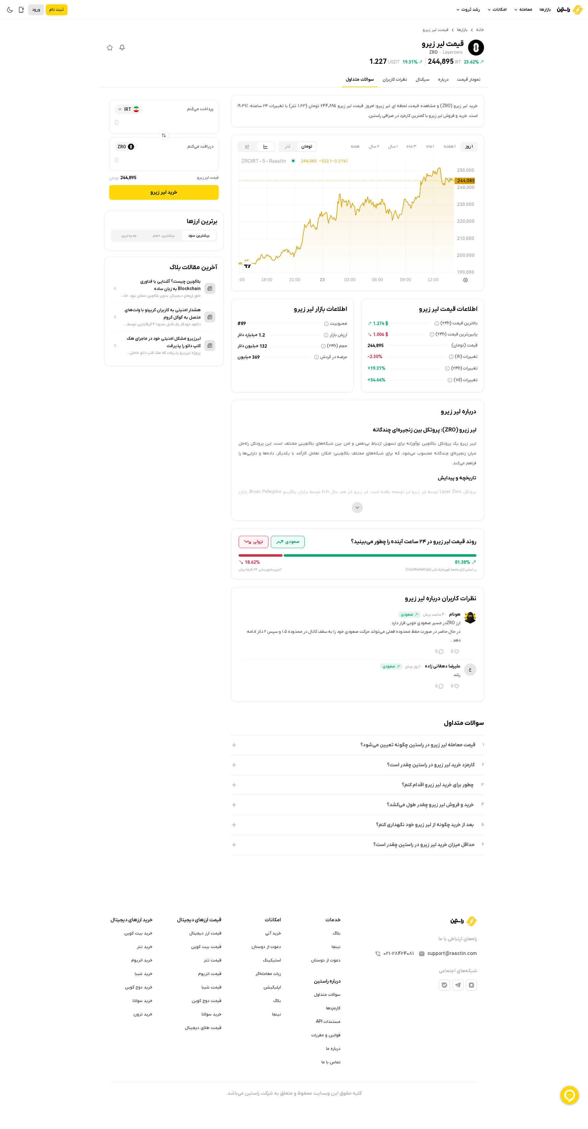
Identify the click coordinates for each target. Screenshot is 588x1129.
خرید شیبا (143, 974)
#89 (241, 323)
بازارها (545, 10)
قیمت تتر (212, 960)
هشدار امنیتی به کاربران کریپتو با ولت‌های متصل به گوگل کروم (163, 313)
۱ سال (393, 146)
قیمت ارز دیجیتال (205, 933)
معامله (525, 10)
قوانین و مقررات (325, 1035)
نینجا (336, 947)
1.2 (262, 335)
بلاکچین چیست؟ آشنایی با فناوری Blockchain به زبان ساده (170, 285)
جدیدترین (128, 235)
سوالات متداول (360, 80)
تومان (306, 146)
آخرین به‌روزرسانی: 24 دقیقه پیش (260, 570)
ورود (36, 10)
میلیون (244, 357)
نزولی (258, 542)
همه (355, 146)
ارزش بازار (338, 335)
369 (255, 357)
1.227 (378, 61)
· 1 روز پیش (413, 666)
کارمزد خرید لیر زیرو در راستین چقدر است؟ (431, 765)
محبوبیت (338, 324)
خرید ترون (142, 1014)
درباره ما (333, 1049)
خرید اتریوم (141, 960)
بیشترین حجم (164, 235)
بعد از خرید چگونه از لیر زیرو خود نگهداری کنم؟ (425, 825)
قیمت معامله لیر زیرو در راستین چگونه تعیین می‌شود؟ (417, 745)
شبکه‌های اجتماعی (458, 971)
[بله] (444, 985)
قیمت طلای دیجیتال (203, 1028)
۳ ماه (411, 146)
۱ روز (469, 146)
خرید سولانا (211, 1014)
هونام (454, 614)
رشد (456, 675)
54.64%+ (376, 379)
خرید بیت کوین (138, 933)
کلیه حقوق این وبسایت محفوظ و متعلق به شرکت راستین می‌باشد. (294, 1093)
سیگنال (422, 80)
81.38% (462, 562)
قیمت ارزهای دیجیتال (199, 920)
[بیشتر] (357, 507)
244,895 (441, 61)
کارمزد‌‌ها (333, 1008)
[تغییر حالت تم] (10, 10)
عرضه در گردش (333, 357)
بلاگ (336, 933)
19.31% (410, 62)
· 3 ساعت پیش (435, 614)
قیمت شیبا (211, 987)
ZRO (433, 53)
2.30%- (374, 356)
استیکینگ (272, 960)
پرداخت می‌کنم (200, 109)
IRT (458, 62)
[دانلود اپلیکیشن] (21, 10)
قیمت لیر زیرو (208, 177)
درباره (443, 80)
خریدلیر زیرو (163, 192)
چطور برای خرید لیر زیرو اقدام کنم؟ (438, 785)
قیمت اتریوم (209, 974)
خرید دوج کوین (138, 987)
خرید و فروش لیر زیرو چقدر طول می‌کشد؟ (430, 805)
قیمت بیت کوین (206, 947)
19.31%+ (376, 368)
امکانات (499, 10)
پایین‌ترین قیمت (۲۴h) (457, 334)
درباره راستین (327, 981)
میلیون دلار (247, 346)
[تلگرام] (457, 985)
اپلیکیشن (272, 987)
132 (263, 346)
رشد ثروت (470, 10)
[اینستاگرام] (471, 985)
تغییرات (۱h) (466, 357)
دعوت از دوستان (325, 960)
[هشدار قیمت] (122, 47)
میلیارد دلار (247, 335)
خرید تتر (144, 947)
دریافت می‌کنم (200, 146)
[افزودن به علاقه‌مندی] (109, 47)
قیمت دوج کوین (206, 1001)
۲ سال (374, 146)
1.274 (378, 323)
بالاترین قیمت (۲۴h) (459, 323)
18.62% (252, 562)
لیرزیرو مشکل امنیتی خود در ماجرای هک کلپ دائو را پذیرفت (164, 342)
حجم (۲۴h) (337, 346)
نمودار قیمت (468, 80)
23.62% (471, 62)
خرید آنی (273, 933)
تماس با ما (330, 1062)
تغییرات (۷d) (466, 380)
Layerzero (453, 53)
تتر (287, 146)
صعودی (292, 542)
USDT (394, 62)
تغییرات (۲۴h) (464, 368)
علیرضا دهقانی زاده (442, 666)
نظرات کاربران (394, 80)
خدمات (332, 920)
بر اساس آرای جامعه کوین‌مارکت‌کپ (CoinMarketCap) (440, 570)
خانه (480, 30)
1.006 (378, 334)
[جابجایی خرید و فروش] (164, 135)
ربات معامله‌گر (268, 974)
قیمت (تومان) (465, 345)
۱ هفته (449, 146)
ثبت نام (56, 10)
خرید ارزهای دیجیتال (131, 920)
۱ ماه (430, 146)
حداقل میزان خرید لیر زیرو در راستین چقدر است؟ (424, 845)
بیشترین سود (198, 235)
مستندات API (328, 1022)
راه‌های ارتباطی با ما (457, 939)
